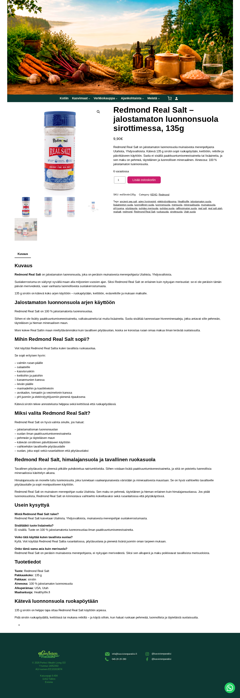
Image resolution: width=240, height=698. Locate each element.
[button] (98, 112)
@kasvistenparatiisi (161, 654)
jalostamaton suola (200, 201)
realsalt (117, 211)
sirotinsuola (176, 211)
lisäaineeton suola (123, 204)
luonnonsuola (162, 204)
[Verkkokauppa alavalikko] (117, 98)
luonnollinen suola (144, 204)
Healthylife (183, 201)
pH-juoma (118, 208)
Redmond (164, 194)
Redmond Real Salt (144, 211)
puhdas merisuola (148, 208)
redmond (127, 211)
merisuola (177, 204)
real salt (202, 208)
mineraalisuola (192, 204)
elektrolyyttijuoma (166, 201)
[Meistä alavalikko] (159, 98)
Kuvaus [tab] (23, 254)
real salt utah (215, 208)
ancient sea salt (128, 201)
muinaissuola (208, 204)
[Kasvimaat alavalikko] (89, 98)
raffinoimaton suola (186, 208)
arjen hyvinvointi (147, 201)
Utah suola (190, 211)
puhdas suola (167, 208)
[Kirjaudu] (176, 98)
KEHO (153, 194)
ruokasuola (163, 211)
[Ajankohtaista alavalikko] (143, 98)
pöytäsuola (131, 208)
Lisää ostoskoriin (144, 180)
